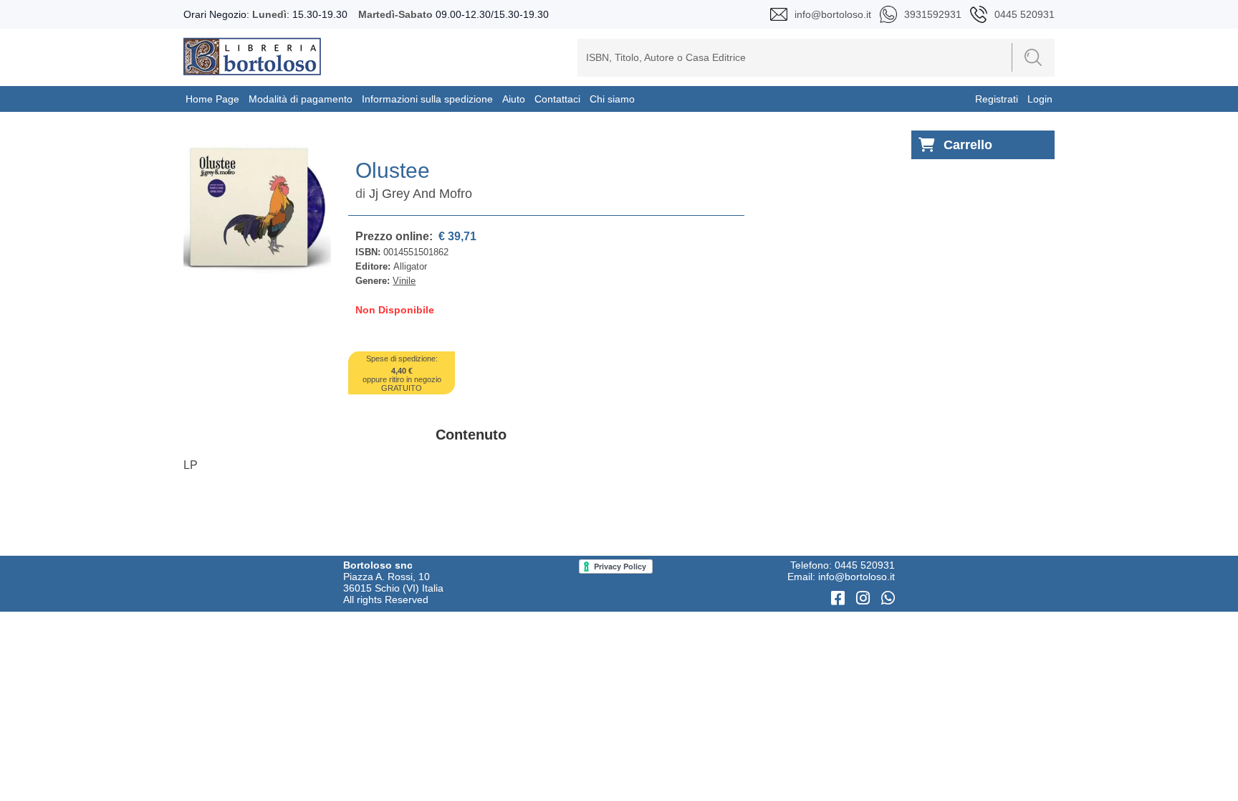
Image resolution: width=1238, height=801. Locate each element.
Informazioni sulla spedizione (427, 99)
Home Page (212, 99)
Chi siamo (612, 99)
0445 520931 (865, 565)
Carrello (968, 145)
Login (1039, 99)
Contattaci (557, 99)
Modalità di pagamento (300, 99)
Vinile (404, 280)
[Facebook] (840, 598)
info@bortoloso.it (856, 576)
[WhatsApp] (888, 598)
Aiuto (513, 99)
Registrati (996, 99)
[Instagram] (865, 598)
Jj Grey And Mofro (420, 193)
